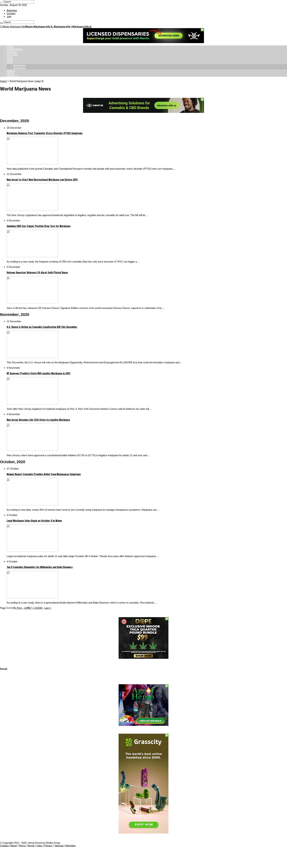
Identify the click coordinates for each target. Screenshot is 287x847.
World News (19, 68)
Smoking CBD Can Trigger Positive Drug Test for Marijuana (38, 226)
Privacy (48, 845)
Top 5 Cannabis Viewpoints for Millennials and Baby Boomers (40, 567)
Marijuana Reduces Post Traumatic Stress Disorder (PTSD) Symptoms (45, 133)
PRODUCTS (13, 76)
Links (39, 845)
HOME (10, 46)
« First (18, 607)
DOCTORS (12, 54)
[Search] (1, 2)
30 (41, 607)
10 (35, 607)
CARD (10, 57)
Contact (11, 13)
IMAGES (11, 70)
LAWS (10, 60)
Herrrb (30, 845)
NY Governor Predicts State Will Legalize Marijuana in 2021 (38, 373)
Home (3, 81)
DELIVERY (12, 52)
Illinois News (19, 65)
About (13, 845)
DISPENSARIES (14, 49)
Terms (22, 845)
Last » (47, 607)
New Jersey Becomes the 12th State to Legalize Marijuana (38, 419)
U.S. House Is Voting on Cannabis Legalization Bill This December (42, 327)
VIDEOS (11, 73)
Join (9, 16)
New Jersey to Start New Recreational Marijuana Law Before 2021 (42, 179)
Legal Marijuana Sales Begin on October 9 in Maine (34, 520)
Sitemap (58, 845)
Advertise (12, 10)
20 (38, 607)
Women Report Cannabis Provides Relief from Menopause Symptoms (44, 474)
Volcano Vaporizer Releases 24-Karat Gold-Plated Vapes (37, 272)
